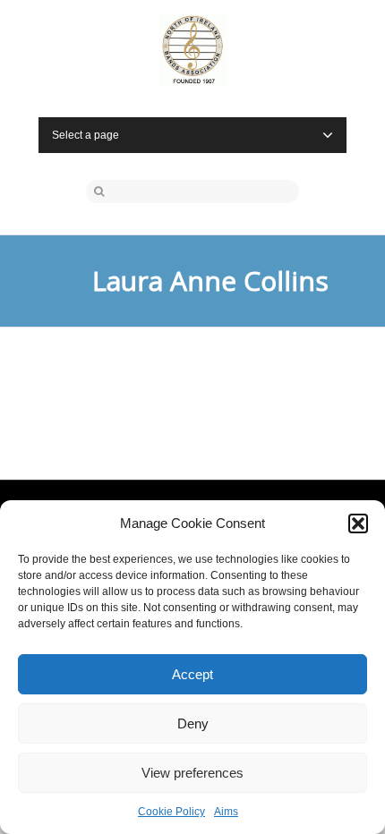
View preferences (192, 772)
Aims (226, 811)
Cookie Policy (171, 811)
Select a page (85, 135)
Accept (192, 674)
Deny (193, 723)
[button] (358, 523)
